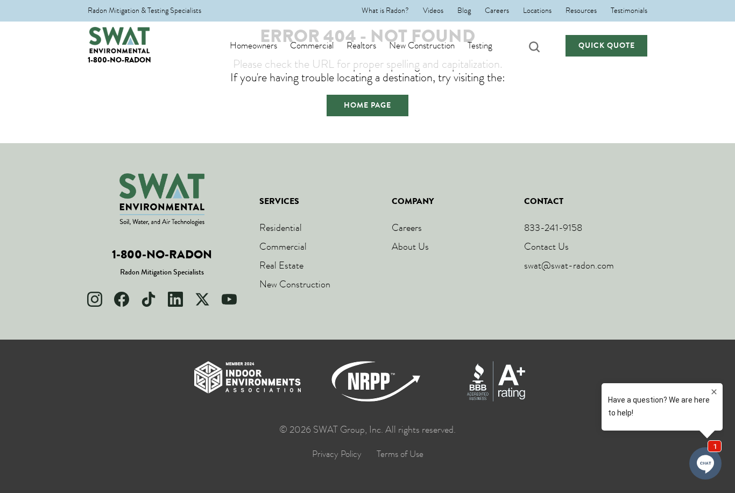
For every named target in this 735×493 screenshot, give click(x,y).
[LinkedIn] (175, 299)
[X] (202, 299)
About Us (410, 246)
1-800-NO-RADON (119, 60)
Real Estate (281, 265)
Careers (497, 10)
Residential (280, 228)
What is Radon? (385, 10)
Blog (464, 10)
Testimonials (629, 10)
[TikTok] (148, 299)
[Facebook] (121, 299)
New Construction (422, 45)
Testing (480, 45)
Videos (433, 10)
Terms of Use (400, 454)
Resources (581, 10)
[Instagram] (94, 299)
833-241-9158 (553, 228)
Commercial (312, 45)
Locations (537, 10)
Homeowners (253, 45)
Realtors (361, 45)
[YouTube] (229, 299)
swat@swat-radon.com (569, 265)
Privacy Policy (337, 454)
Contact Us (546, 246)
